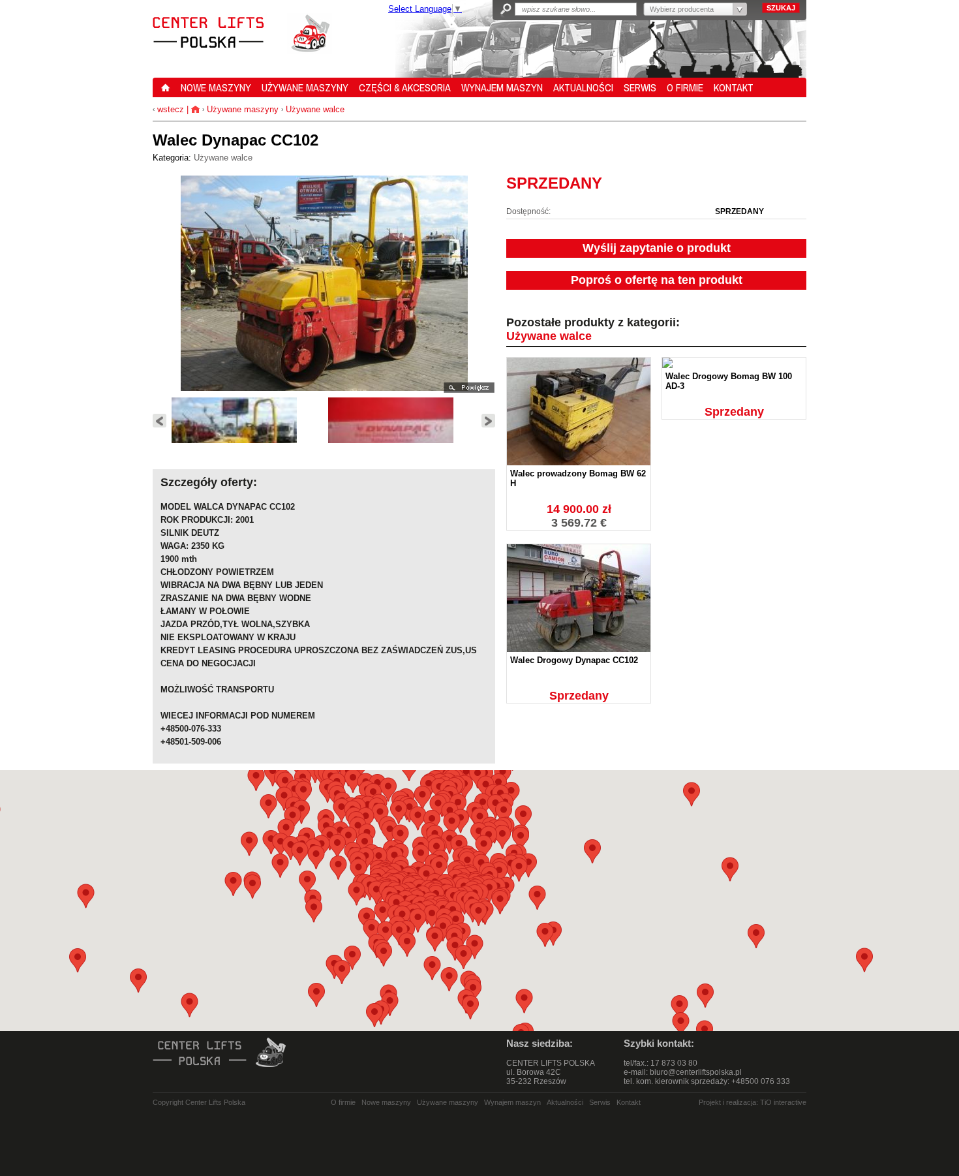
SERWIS (640, 87)
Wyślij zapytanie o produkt (657, 248)
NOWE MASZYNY (216, 87)
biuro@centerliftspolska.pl (696, 1072)
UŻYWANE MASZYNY (305, 87)
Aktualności (565, 1102)
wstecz (169, 109)
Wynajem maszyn (512, 1102)
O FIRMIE (685, 87)
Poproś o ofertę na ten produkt (656, 279)
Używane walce (315, 109)
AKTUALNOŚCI (583, 87)
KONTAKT (734, 87)
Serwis (600, 1102)
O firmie (343, 1102)
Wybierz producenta (682, 9)
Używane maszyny (243, 109)
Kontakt (628, 1102)
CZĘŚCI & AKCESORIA (405, 87)
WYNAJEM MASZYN (502, 87)
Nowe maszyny (386, 1102)
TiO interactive (783, 1102)
